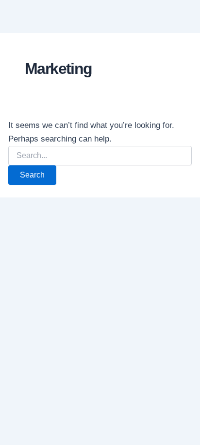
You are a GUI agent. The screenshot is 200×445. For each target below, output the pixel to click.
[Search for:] (100, 156)
